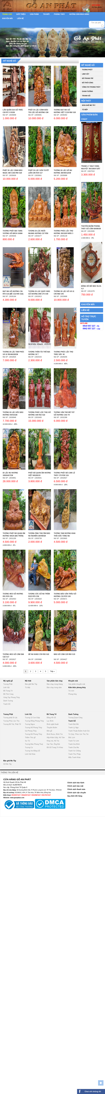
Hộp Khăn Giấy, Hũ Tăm (56, 737)
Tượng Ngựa (30, 724)
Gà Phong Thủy (31, 731)
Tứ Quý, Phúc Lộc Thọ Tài (78, 734)
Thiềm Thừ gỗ (30, 737)
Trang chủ (7, 14)
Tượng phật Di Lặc (10, 718)
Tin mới (46, 14)
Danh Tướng (87, 91)
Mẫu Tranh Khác (74, 757)
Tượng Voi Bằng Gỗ (32, 751)
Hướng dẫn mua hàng (79, 14)
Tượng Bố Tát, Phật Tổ (12, 724)
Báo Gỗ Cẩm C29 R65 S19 (64, 654)
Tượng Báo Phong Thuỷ (34, 744)
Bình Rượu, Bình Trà (54, 734)
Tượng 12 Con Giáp (32, 718)
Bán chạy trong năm (54, 687)
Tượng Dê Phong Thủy (33, 734)
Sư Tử (27, 741)
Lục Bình (50, 721)
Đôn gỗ (49, 731)
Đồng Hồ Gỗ (51, 718)
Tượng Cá (29, 747)
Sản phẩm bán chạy (54, 681)
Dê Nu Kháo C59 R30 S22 (38, 654)
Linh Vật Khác (30, 754)
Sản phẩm (34, 14)
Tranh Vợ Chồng (74, 751)
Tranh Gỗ (86, 96)
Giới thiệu (20, 14)
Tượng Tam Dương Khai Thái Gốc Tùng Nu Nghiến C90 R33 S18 (64, 535)
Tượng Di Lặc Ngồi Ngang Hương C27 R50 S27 (38, 233)
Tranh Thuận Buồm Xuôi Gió (79, 731)
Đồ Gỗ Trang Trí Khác (55, 747)
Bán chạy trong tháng (55, 684)
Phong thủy (59, 14)
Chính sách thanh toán (76, 789)
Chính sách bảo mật (75, 786)
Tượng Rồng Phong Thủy (34, 721)
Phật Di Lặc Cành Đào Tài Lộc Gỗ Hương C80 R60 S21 (38, 112)
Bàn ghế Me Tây (88, 105)
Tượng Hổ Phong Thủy (33, 727)
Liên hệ (20, 18)
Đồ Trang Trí (87, 78)
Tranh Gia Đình (74, 744)
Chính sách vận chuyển (76, 793)
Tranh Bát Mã (73, 724)
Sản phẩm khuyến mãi (76, 684)
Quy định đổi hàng (74, 796)
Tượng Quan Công (75, 718)
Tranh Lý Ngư (73, 727)
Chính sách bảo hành (75, 783)
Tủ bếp (85, 110)
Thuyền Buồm (52, 727)
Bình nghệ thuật (53, 724)
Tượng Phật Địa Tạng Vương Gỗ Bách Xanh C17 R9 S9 (12, 233)
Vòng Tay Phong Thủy (91, 87)
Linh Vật (85, 74)
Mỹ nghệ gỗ (9, 61)
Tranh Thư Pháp (74, 754)
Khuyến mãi (7, 18)
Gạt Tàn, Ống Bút (53, 744)
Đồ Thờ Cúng (87, 83)
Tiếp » (52, 671)
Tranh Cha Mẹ (73, 747)
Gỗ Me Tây (7, 764)
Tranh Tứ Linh (73, 741)
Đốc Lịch (71, 737)
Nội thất (86, 101)
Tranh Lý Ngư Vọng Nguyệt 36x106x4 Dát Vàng (90, 168)
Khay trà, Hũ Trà (53, 741)
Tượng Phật (87, 70)
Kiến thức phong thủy (77, 687)
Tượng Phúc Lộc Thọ (11, 721)
